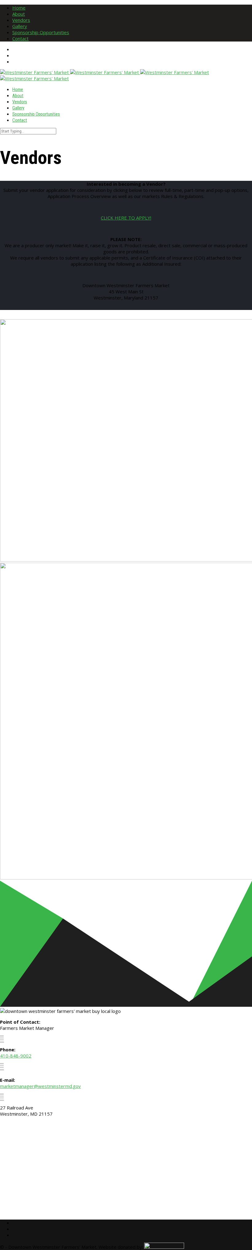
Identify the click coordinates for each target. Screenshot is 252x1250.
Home (19, 8)
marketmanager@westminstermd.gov (40, 1086)
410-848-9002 (15, 1056)
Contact (20, 38)
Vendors (21, 20)
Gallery (19, 26)
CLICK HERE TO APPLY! (126, 218)
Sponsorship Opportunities (40, 32)
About (18, 14)
